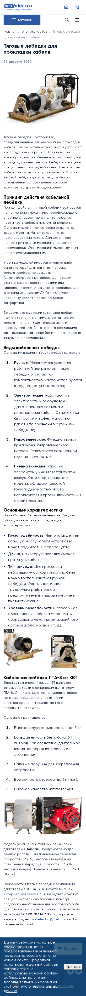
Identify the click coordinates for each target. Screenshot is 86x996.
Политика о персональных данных (31, 988)
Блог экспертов (34, 31)
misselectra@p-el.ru (47, 919)
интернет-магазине (20, 894)
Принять (73, 966)
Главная (10, 31)
